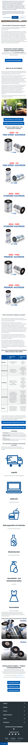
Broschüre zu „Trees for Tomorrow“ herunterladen (13, 123)
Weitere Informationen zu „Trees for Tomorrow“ (13, 119)
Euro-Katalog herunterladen (13, 682)
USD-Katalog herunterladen (13, 686)
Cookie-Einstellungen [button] (7, 17)
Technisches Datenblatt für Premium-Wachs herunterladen (14, 427)
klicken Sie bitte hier (19, 675)
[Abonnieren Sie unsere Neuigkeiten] (13, 729)
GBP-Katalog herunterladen (14, 690)
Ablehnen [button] (22, 17)
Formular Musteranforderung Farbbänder (13, 60)
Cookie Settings (4, 743)
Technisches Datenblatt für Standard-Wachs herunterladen (14, 422)
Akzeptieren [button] (15, 17)
